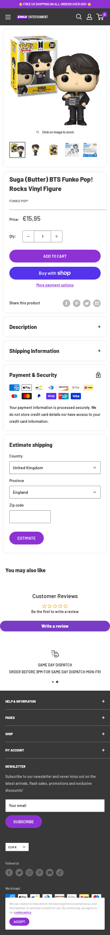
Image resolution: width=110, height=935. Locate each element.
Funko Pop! (18, 201)
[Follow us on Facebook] (9, 872)
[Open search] (79, 17)
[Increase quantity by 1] (56, 236)
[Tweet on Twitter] (87, 303)
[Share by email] (97, 303)
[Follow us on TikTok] (60, 872)
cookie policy (22, 912)
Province (16, 480)
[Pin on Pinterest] (76, 303)
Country (16, 456)
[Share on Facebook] (66, 303)
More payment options (55, 285)
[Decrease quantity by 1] (28, 236)
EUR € (12, 847)
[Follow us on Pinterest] (39, 872)
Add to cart (55, 256)
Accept (19, 922)
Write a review (55, 625)
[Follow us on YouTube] (49, 872)
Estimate (26, 538)
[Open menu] (8, 17)
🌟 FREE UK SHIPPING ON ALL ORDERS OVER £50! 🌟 (55, 4)
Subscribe (23, 821)
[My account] (89, 17)
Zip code (16, 505)
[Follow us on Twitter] (19, 872)
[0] (100, 17)
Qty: (12, 236)
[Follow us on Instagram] (29, 872)
